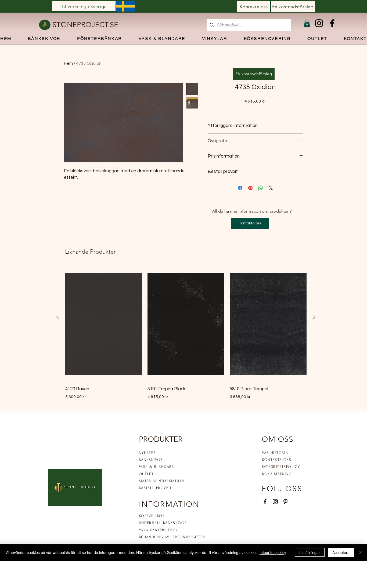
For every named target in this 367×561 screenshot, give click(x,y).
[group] (186, 333)
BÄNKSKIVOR (151, 460)
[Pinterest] (285, 501)
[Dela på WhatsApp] (260, 188)
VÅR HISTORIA (275, 453)
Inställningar (309, 552)
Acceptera (341, 552)
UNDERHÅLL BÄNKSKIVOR (163, 523)
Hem (68, 63)
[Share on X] (271, 188)
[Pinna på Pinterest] (250, 188)
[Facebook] (332, 23)
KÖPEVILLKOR (152, 516)
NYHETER (147, 453)
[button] (307, 23)
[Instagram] (319, 23)
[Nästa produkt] (314, 317)
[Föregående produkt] (57, 317)
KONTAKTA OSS (276, 460)
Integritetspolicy (273, 552)
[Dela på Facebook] (240, 188)
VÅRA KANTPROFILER (158, 530)
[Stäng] (360, 552)
